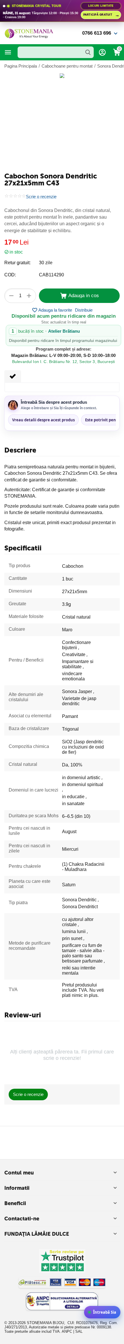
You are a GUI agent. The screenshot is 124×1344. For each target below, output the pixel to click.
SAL (78, 1331)
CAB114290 (51, 274)
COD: (10, 274)
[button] (84, 310)
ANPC (67, 1331)
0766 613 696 (96, 33)
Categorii (8, 52)
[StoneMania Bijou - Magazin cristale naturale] (28, 32)
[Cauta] (88, 52)
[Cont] (102, 52)
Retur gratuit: (17, 262)
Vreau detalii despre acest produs (43, 419)
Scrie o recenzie (41, 196)
